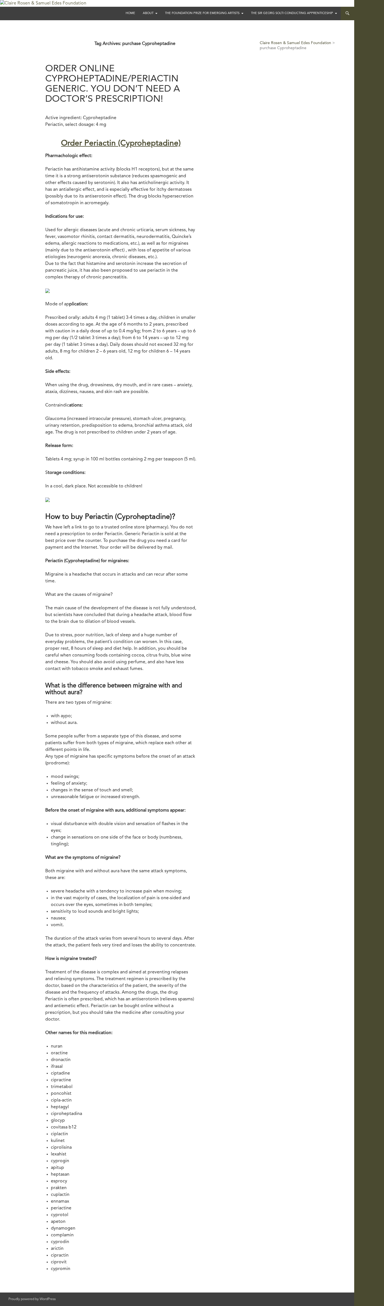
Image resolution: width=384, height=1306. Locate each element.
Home (130, 13)
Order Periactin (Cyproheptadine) (121, 143)
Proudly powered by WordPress (32, 1299)
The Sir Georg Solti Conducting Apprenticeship (292, 13)
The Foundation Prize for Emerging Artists (202, 13)
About (148, 13)
